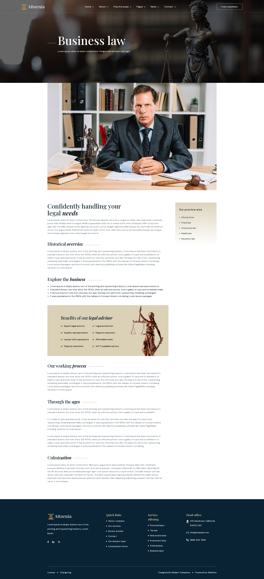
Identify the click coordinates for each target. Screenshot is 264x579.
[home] (33, 7)
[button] (90, 6)
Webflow (212, 572)
